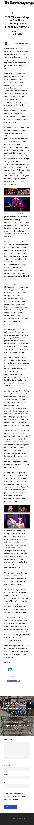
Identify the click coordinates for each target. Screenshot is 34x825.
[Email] (19, 681)
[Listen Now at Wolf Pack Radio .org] (17, 46)
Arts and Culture (17, 13)
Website (7, 783)
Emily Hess (17, 31)
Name (7, 766)
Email (7, 774)
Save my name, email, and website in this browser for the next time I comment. (15, 796)
